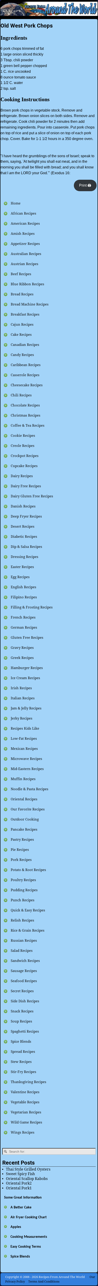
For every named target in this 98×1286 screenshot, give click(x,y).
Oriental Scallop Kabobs (27, 1179)
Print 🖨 (85, 185)
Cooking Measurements (28, 1237)
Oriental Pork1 (19, 1188)
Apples (15, 1227)
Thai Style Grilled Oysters (28, 1169)
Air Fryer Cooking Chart (28, 1217)
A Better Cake (20, 1207)
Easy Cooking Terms (25, 1247)
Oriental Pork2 (19, 1183)
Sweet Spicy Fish (20, 1174)
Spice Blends (20, 1256)
